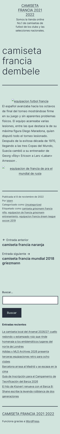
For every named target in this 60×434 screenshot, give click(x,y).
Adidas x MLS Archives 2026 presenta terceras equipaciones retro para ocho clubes (25, 356)
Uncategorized (33, 204)
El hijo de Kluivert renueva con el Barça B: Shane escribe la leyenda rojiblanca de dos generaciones (28, 391)
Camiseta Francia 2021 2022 (30, 10)
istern (10, 200)
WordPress (32, 421)
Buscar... (7, 292)
